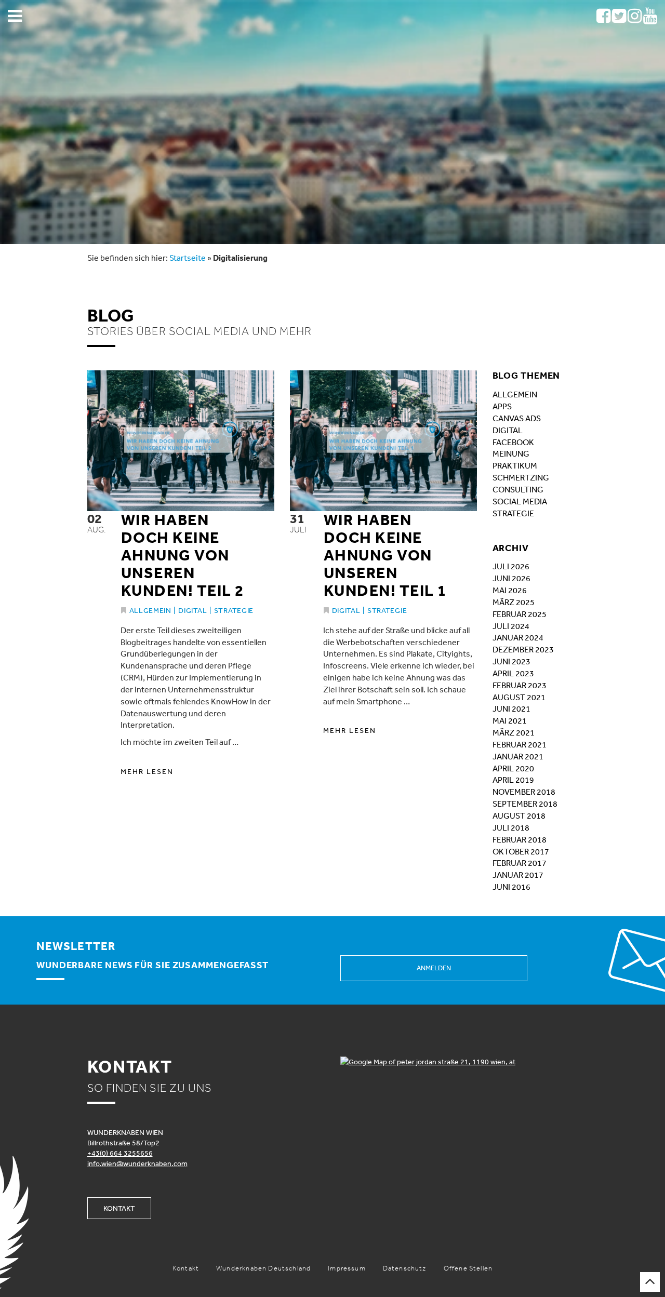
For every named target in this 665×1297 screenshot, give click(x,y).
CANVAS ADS (517, 418)
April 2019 (513, 779)
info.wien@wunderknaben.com (137, 1163)
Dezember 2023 (523, 649)
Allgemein (150, 610)
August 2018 (519, 815)
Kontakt (119, 1208)
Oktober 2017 (521, 851)
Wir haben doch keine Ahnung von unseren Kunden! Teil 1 (385, 554)
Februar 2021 (520, 744)
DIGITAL (508, 430)
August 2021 (519, 697)
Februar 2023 (520, 685)
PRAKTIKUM (515, 465)
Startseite (187, 257)
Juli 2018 (511, 827)
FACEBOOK (513, 442)
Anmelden (434, 968)
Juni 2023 (511, 661)
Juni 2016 (511, 886)
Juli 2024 (511, 626)
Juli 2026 (511, 566)
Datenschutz (405, 1268)
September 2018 (525, 803)
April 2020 (513, 768)
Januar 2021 (518, 756)
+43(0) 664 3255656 (120, 1153)
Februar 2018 (520, 839)
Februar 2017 (520, 863)
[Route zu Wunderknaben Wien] (459, 1062)
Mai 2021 (510, 720)
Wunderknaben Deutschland (263, 1268)
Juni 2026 (511, 578)
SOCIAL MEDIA (520, 501)
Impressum (347, 1268)
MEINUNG (511, 453)
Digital (192, 610)
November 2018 (524, 791)
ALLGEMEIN (515, 394)
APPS (502, 406)
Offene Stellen (468, 1268)
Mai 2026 (510, 590)
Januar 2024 (518, 637)
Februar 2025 (520, 614)
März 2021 (514, 732)
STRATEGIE (513, 513)
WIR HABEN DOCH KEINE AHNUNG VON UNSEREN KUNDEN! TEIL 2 (182, 554)
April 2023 (513, 673)
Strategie (234, 610)
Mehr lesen (147, 771)
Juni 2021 (511, 708)
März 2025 (514, 602)
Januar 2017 (518, 875)
